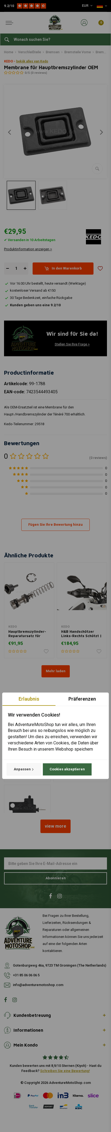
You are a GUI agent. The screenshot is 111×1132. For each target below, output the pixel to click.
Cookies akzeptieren (67, 769)
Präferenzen (82, 699)
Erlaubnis (29, 699)
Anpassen (22, 769)
